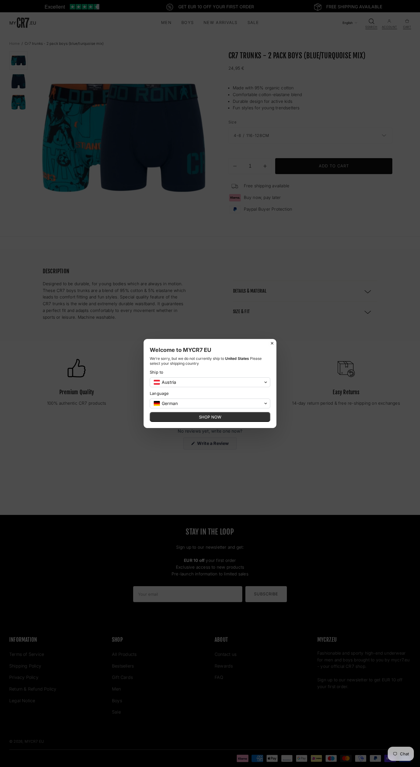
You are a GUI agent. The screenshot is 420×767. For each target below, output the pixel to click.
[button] (210, 382)
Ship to (156, 372)
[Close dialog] (272, 343)
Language (159, 393)
